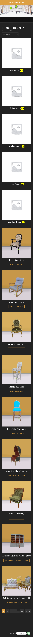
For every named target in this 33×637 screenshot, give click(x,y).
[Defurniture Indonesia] (16, 7)
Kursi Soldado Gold (16, 349)
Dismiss (21, 2)
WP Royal (20, 633)
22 (27, 611)
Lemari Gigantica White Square (16, 560)
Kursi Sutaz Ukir (16, 264)
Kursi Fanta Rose (16, 391)
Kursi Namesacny (16, 518)
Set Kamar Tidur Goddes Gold (16, 602)
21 (22, 611)
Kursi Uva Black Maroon (16, 475)
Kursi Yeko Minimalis (16, 433)
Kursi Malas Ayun (16, 306)
